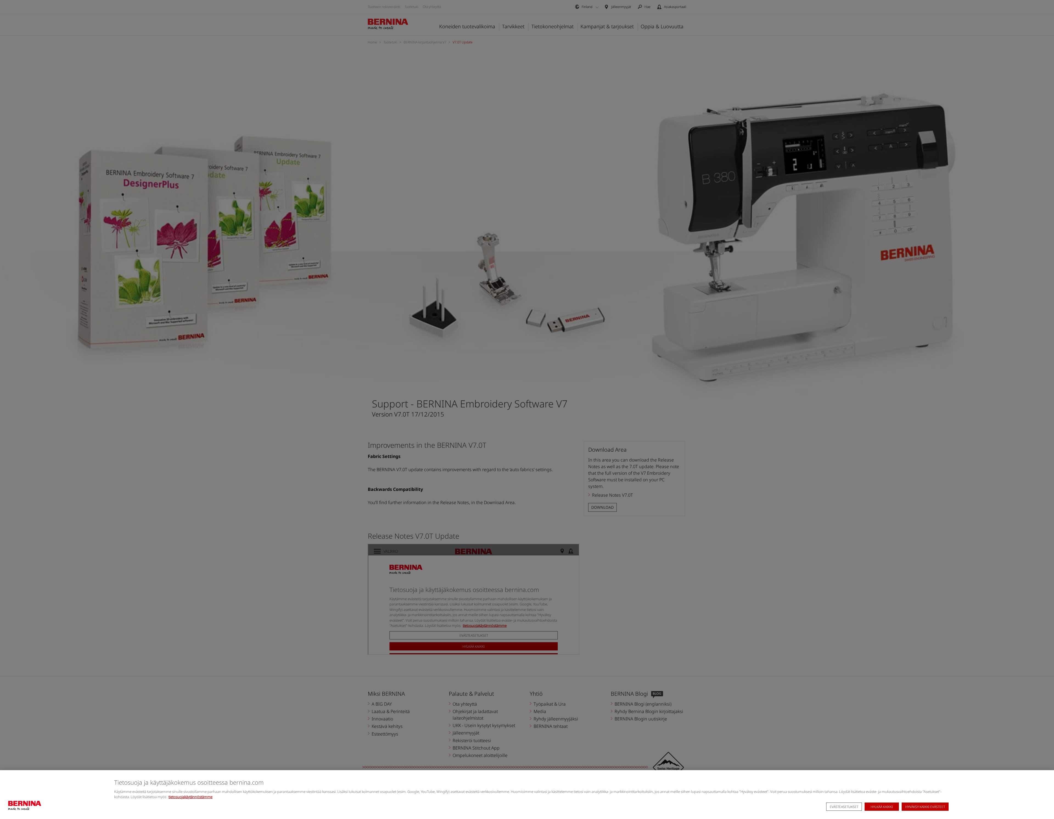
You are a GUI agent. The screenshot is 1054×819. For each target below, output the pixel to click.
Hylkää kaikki (882, 806)
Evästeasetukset (844, 806)
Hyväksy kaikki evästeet (925, 806)
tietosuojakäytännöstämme (190, 796)
